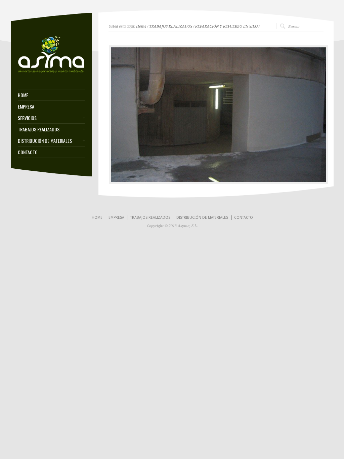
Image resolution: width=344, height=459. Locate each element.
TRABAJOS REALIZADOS (38, 129)
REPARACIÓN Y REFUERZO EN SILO (226, 26)
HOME (23, 95)
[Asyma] (51, 72)
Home (141, 26)
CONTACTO (28, 152)
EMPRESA (26, 106)
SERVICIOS (27, 118)
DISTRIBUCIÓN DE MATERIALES (45, 140)
